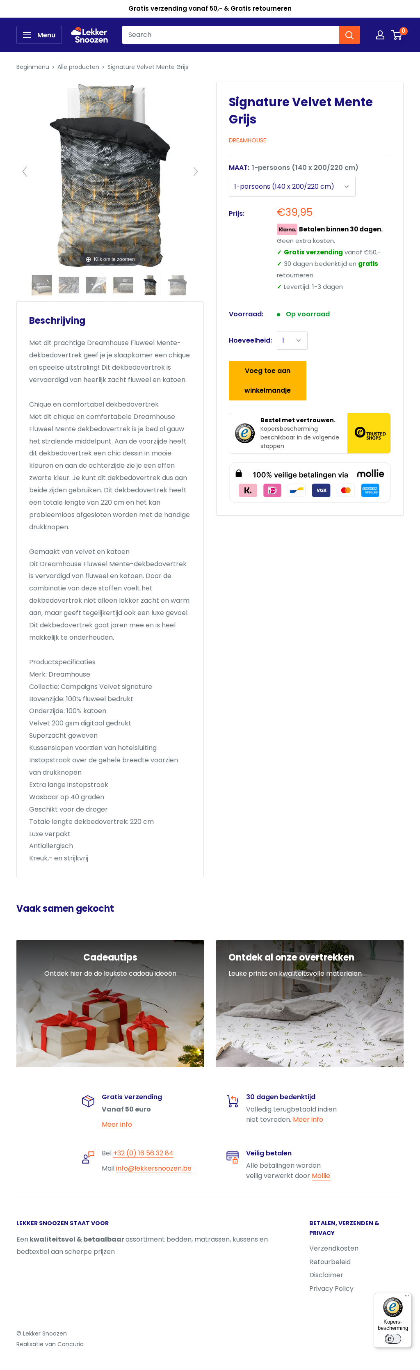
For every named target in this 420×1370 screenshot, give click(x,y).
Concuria (70, 1344)
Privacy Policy (331, 1288)
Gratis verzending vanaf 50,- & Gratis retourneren (210, 8)
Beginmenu (32, 67)
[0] (397, 35)
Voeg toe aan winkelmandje (267, 380)
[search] (230, 35)
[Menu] (407, 1298)
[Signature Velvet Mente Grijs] (43, 285)
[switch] (393, 1339)
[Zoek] (349, 35)
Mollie (321, 1175)
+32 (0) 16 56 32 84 (143, 1153)
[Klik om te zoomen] (110, 175)
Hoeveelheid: (250, 340)
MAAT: (293, 167)
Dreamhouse (247, 140)
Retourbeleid (330, 1262)
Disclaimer (326, 1275)
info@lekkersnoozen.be (154, 1168)
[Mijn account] (380, 34)
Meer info (117, 1124)
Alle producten (78, 67)
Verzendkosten (333, 1248)
